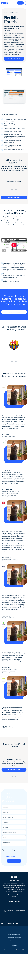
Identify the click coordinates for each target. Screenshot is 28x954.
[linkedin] (6, 905)
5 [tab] (15, 189)
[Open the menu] (25, 3)
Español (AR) (14, 945)
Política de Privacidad (10, 856)
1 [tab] (12, 776)
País (4, 837)
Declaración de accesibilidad (14, 937)
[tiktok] (17, 905)
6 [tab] (16, 189)
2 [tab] (11, 189)
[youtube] (10, 905)
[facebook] (21, 905)
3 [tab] (12, 189)
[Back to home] (4, 2)
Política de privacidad (14, 941)
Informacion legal (14, 931)
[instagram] (14, 905)
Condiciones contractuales (14, 934)
